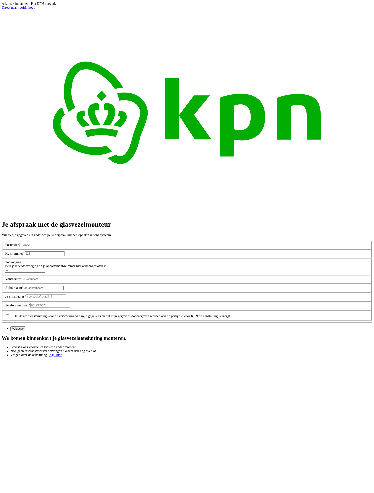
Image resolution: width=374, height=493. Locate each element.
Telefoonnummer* (17, 305)
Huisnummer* (15, 253)
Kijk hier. (55, 355)
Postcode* (12, 245)
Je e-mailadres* (15, 296)
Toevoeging (56, 264)
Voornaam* (13, 279)
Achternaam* (14, 288)
